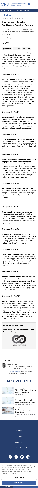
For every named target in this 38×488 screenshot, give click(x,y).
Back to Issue (6, 15)
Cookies (19, 436)
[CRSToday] (13, 4)
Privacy (19, 425)
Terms (19, 431)
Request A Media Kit (19, 448)
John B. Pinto (12, 364)
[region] (19, 474)
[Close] (35, 466)
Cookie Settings (19, 477)
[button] (6, 360)
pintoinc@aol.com (14, 371)
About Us (19, 442)
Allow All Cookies (19, 482)
